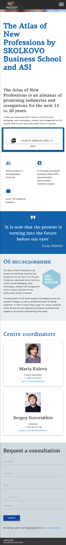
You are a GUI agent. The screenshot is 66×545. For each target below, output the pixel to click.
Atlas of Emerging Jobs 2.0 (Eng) (32, 141)
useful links (13, 541)
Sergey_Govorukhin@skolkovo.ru (33, 430)
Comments (8, 506)
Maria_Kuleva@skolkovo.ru (33, 381)
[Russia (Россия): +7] (7, 497)
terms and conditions (51, 528)
